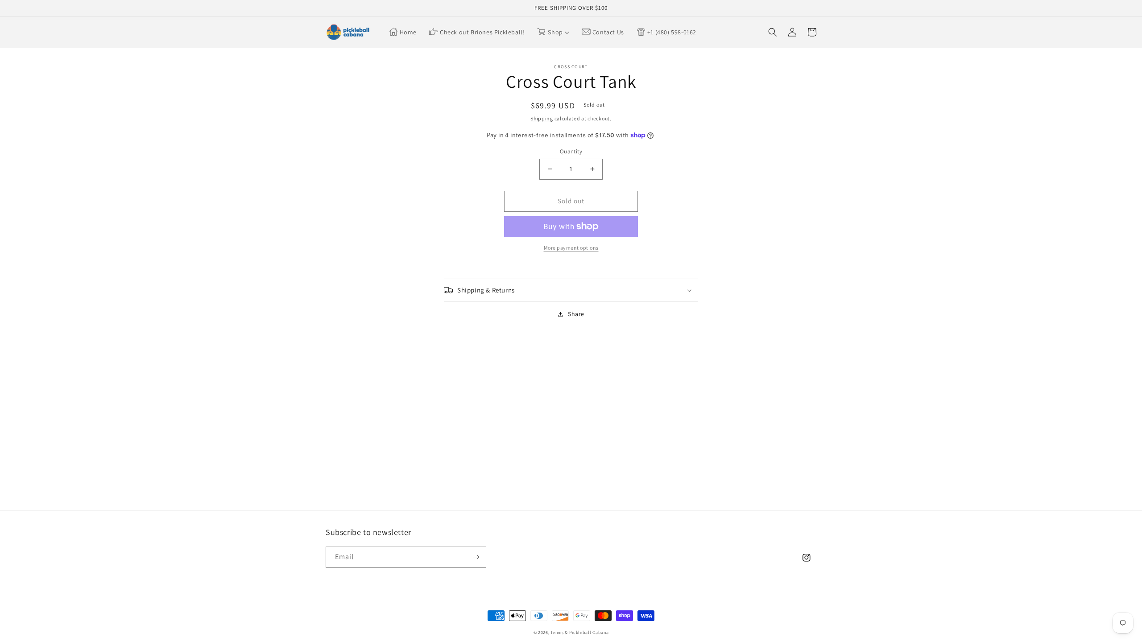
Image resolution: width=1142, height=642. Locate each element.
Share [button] (576, 314)
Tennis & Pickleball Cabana (579, 632)
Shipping (541, 118)
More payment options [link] (571, 247)
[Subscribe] (476, 557)
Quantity (571, 151)
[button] (772, 32)
